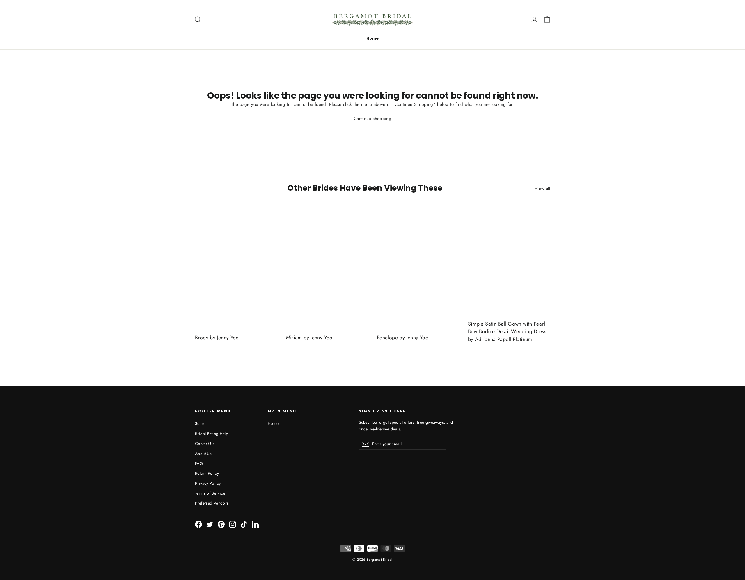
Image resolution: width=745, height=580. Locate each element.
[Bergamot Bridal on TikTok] (243, 524)
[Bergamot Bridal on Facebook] (198, 524)
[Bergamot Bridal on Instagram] (232, 524)
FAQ (199, 463)
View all (542, 188)
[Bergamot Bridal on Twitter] (209, 524)
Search (201, 423)
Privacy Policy (208, 483)
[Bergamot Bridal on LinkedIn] (255, 524)
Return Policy (207, 473)
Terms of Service (210, 493)
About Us (203, 453)
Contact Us (205, 444)
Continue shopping (372, 118)
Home (372, 38)
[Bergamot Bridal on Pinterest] (221, 524)
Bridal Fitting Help (211, 434)
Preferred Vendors (211, 503)
